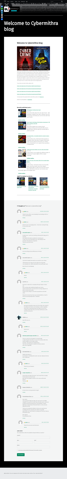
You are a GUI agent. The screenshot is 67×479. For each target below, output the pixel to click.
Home (5, 1)
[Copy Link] (2, 17)
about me (42, 96)
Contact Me (23, 1)
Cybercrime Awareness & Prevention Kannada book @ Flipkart (29, 94)
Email (35, 440)
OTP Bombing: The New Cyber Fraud (34, 109)
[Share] (2, 19)
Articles (11, 1)
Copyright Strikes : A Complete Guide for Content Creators (38, 135)
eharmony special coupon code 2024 (30, 335)
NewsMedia (30, 99)
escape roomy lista (26, 372)
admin (25, 211)
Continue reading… (21, 120)
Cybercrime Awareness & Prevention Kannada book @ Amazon (29, 88)
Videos (16, 1)
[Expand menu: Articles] (13, 1)
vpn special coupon (26, 232)
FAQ (19, 1)
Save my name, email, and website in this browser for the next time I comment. (30, 450)
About (8, 1)
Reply (24, 217)
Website (18, 445)
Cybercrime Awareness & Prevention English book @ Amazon (29, 85)
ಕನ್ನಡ (26, 1)
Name (18, 440)
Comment (18, 435)
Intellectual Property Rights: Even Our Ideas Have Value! (37, 149)
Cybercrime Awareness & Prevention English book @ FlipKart (29, 91)
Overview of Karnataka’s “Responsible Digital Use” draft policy (44, 187)
